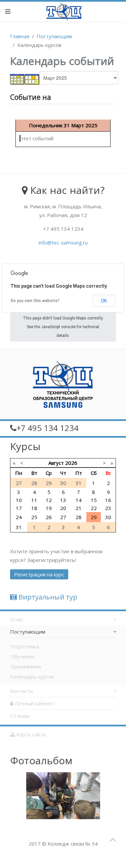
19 (49, 508)
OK (104, 300)
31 (19, 527)
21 (79, 508)
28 (79, 517)
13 (63, 500)
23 (108, 508)
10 (19, 500)
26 (49, 517)
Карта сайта (30, 734)
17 (19, 508)
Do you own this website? (35, 300)
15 (94, 500)
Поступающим (54, 36)
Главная (19, 36)
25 (34, 517)
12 (49, 500)
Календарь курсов (32, 676)
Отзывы (20, 715)
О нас (17, 619)
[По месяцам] (17, 78)
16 (108, 500)
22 (94, 508)
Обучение (22, 656)
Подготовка (24, 646)
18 (34, 508)
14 (79, 500)
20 (63, 508)
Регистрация (39, 574)
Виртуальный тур (47, 596)
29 (94, 517)
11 (34, 500)
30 (108, 517)
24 (19, 517)
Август (56, 462)
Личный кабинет (34, 703)
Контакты (21, 691)
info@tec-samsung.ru (63, 242)
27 (63, 517)
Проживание (25, 666)
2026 (71, 462)
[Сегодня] (32, 78)
